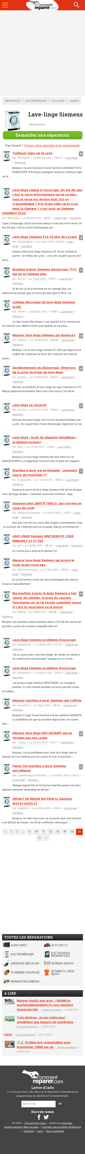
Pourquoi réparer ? (27, 1026)
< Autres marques (36, 124)
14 (65, 832)
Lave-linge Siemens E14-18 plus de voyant (44, 237)
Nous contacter (55, 1131)
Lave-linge (71, 158)
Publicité (29, 1131)
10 (36, 832)
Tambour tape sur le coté (32, 153)
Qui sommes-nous (35, 1123)
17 (39, 838)
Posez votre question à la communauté (52, 145)
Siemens (20, 162)
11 (43, 832)
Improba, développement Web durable (38, 1125)
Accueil (42, 5)
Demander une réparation (42, 135)
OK (60, 1104)
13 (58, 832)
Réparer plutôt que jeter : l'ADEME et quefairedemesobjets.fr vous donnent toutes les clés (45, 1005)
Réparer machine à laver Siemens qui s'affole (46, 700)
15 (72, 832)
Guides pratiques (51, 1009)
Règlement (75, 1127)
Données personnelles (55, 1127)
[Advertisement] (42, 53)
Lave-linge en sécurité (29, 405)
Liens (8, 1034)
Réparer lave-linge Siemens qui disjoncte (43, 335)
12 (50, 832)
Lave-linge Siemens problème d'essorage (44, 640)
